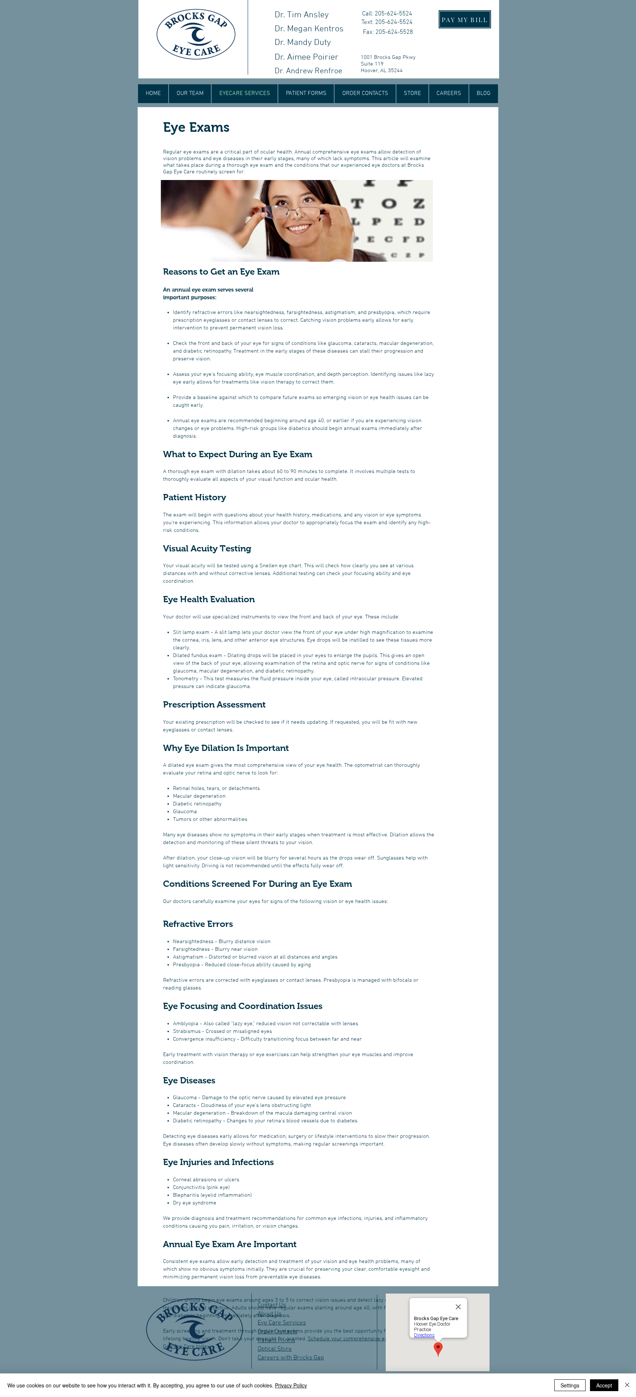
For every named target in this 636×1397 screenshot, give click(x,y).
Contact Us (272, 1305)
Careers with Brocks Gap (291, 1358)
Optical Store (275, 1349)
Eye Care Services (282, 1323)
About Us (270, 1314)
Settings (570, 1385)
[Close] (627, 1385)
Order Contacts (277, 1332)
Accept (604, 1385)
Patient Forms (276, 1340)
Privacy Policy (291, 1385)
